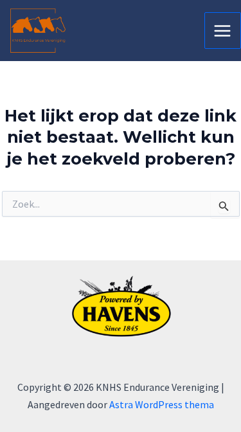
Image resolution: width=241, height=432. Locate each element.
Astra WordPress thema (161, 404)
